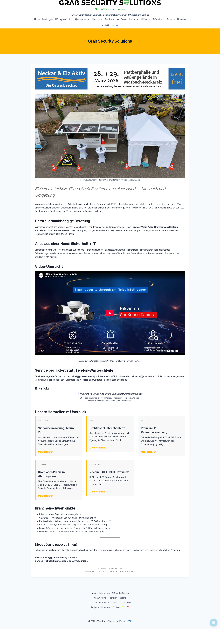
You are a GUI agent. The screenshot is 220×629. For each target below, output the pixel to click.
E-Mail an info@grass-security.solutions (56, 557)
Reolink (123, 598)
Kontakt (105, 25)
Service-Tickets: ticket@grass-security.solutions (61, 561)
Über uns (181, 19)
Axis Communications (99, 602)
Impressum (101, 568)
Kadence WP (125, 621)
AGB (121, 568)
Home (37, 19)
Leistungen (47, 19)
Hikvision (113, 598)
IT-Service (126, 602)
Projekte (171, 19)
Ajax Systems (100, 598)
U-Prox (115, 602)
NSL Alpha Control (63, 19)
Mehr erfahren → (47, 452)
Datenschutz (113, 568)
